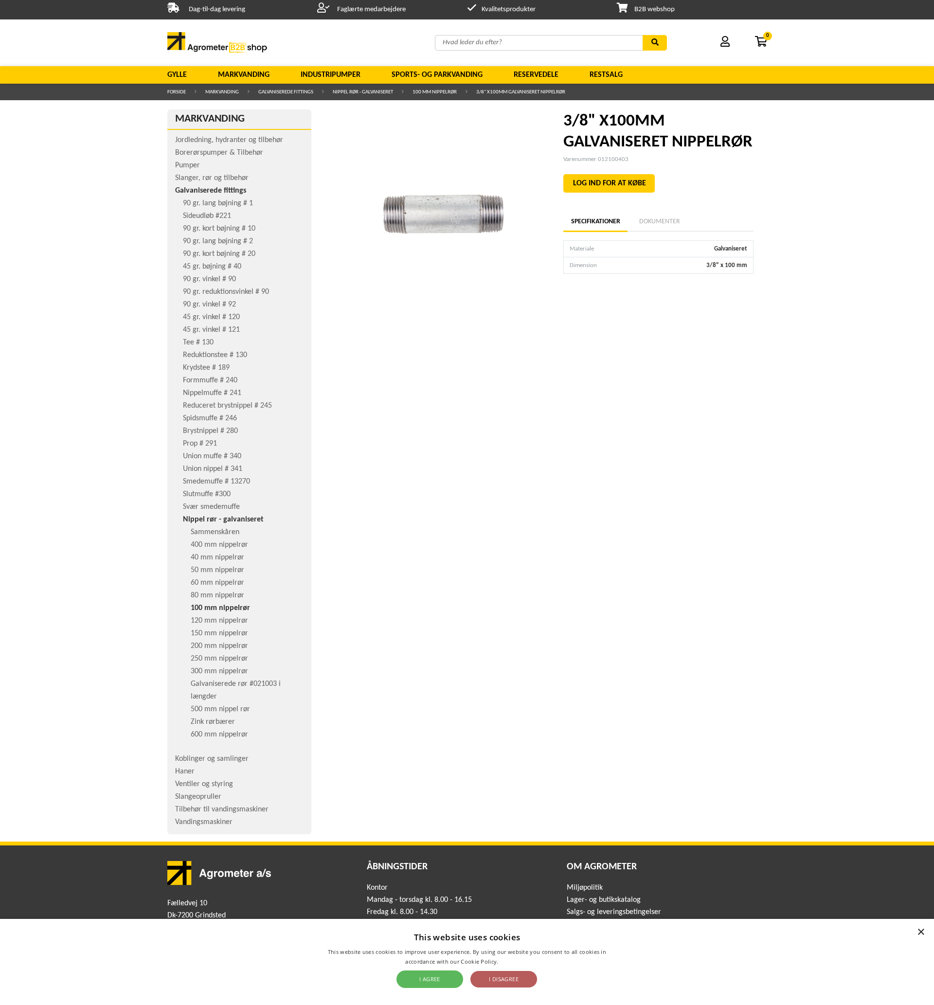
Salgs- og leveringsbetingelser (614, 912)
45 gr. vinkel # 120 (211, 317)
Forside (176, 92)
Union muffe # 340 (212, 456)
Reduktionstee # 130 (215, 355)
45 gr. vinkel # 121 (211, 330)
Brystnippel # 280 (210, 431)
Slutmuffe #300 (207, 494)
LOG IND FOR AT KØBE (609, 183)
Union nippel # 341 (212, 469)
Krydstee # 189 (206, 368)
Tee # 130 (198, 342)
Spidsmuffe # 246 (210, 418)
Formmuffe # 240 (210, 380)
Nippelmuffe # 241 (212, 393)
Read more (514, 961)
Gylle (177, 75)
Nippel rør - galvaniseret (363, 92)
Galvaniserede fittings (285, 92)
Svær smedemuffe (211, 507)
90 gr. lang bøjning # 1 (218, 203)
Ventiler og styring (204, 784)
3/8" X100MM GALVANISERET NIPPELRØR (520, 92)
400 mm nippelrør (219, 545)
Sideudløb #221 (207, 216)
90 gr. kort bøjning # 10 (219, 229)
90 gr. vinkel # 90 (209, 279)
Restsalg (606, 75)
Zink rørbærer (213, 722)
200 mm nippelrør (219, 646)
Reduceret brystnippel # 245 (227, 406)
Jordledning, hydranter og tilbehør (229, 140)
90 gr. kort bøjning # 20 (219, 254)
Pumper (187, 165)
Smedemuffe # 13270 (216, 481)
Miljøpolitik (585, 888)
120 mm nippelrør (219, 621)
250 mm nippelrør (219, 659)
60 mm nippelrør (217, 583)
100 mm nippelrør (435, 92)
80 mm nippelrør (217, 595)
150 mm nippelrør (219, 633)
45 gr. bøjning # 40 (212, 266)
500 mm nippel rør (220, 709)
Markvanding (243, 75)
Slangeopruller (198, 797)
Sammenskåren (215, 532)
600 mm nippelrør (219, 734)
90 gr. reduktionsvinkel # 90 (226, 292)
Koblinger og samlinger (212, 759)
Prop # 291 (200, 444)
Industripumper (330, 75)
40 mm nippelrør (217, 557)
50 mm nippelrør (217, 570)
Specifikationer (595, 221)
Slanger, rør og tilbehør (212, 178)
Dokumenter (659, 221)
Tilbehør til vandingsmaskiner (222, 809)
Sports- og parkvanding (437, 75)
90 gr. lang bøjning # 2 (218, 241)
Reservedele (536, 75)
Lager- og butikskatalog (604, 900)
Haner (185, 771)
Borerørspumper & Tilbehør (219, 153)
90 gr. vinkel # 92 (209, 304)
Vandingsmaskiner (204, 822)
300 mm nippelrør (219, 671)
